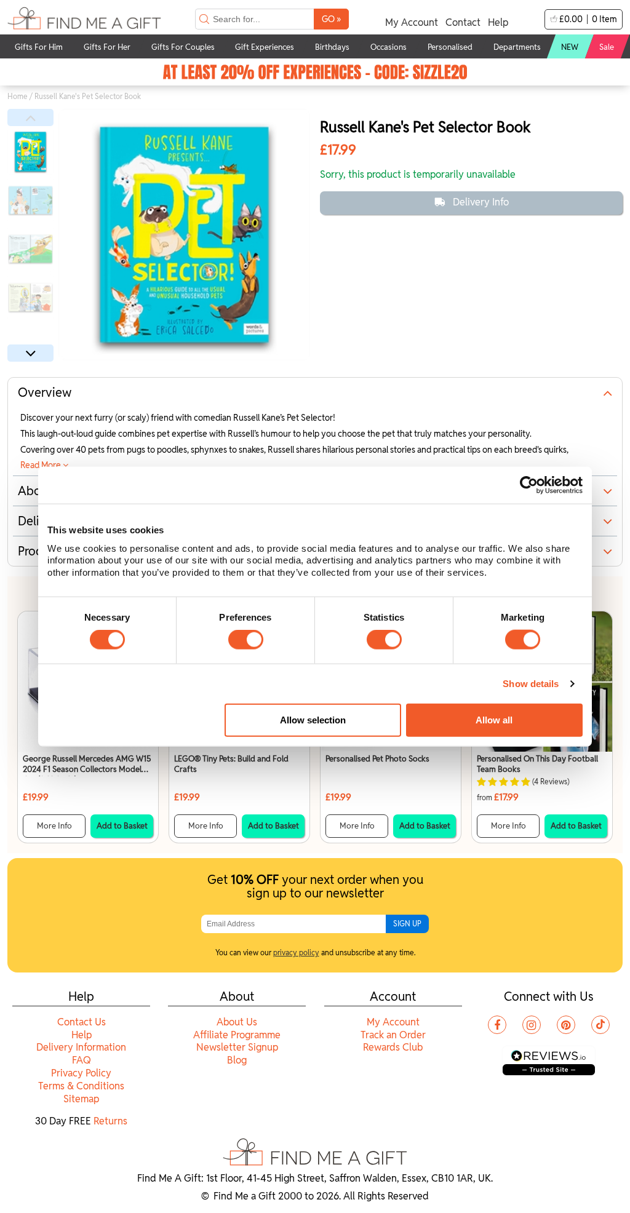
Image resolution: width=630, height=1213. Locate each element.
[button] (30, 117)
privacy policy (296, 952)
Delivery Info (481, 202)
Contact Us (81, 1022)
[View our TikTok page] (600, 1025)
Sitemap (81, 1098)
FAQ (81, 1060)
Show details (531, 683)
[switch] (245, 640)
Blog (237, 1060)
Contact (462, 22)
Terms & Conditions (81, 1086)
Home (17, 96)
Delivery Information (81, 1047)
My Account (411, 22)
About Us (237, 1022)
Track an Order (393, 1034)
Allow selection (313, 720)
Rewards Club (393, 1047)
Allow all (494, 720)
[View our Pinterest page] (566, 1025)
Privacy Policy (81, 1073)
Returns (110, 1121)
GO (331, 18)
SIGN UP (407, 923)
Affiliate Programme (237, 1034)
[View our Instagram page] (531, 1025)
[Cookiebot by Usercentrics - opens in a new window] (529, 485)
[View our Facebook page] (497, 1025)
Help (498, 22)
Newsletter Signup (237, 1047)
